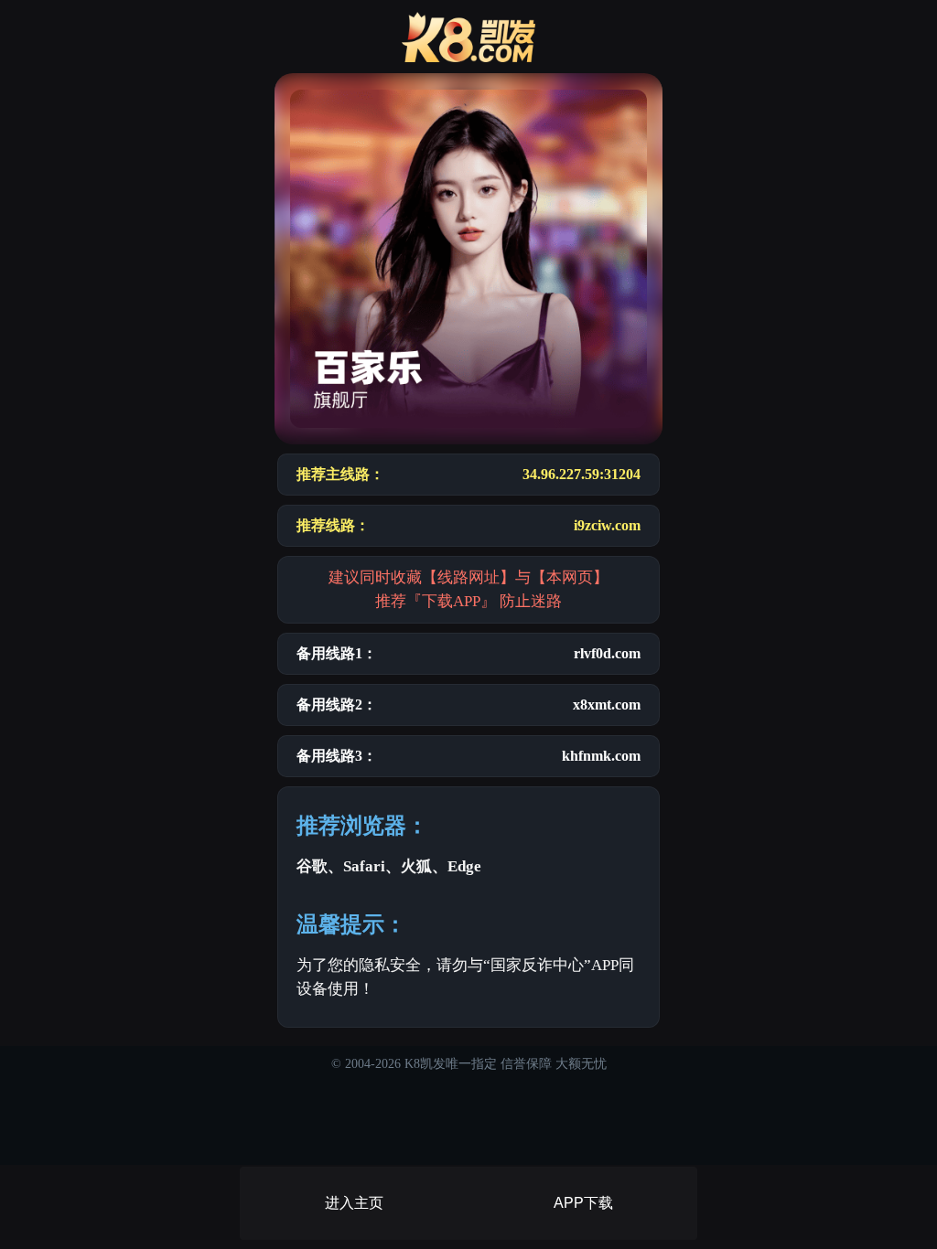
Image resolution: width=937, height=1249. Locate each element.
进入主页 (354, 1203)
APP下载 (583, 1203)
